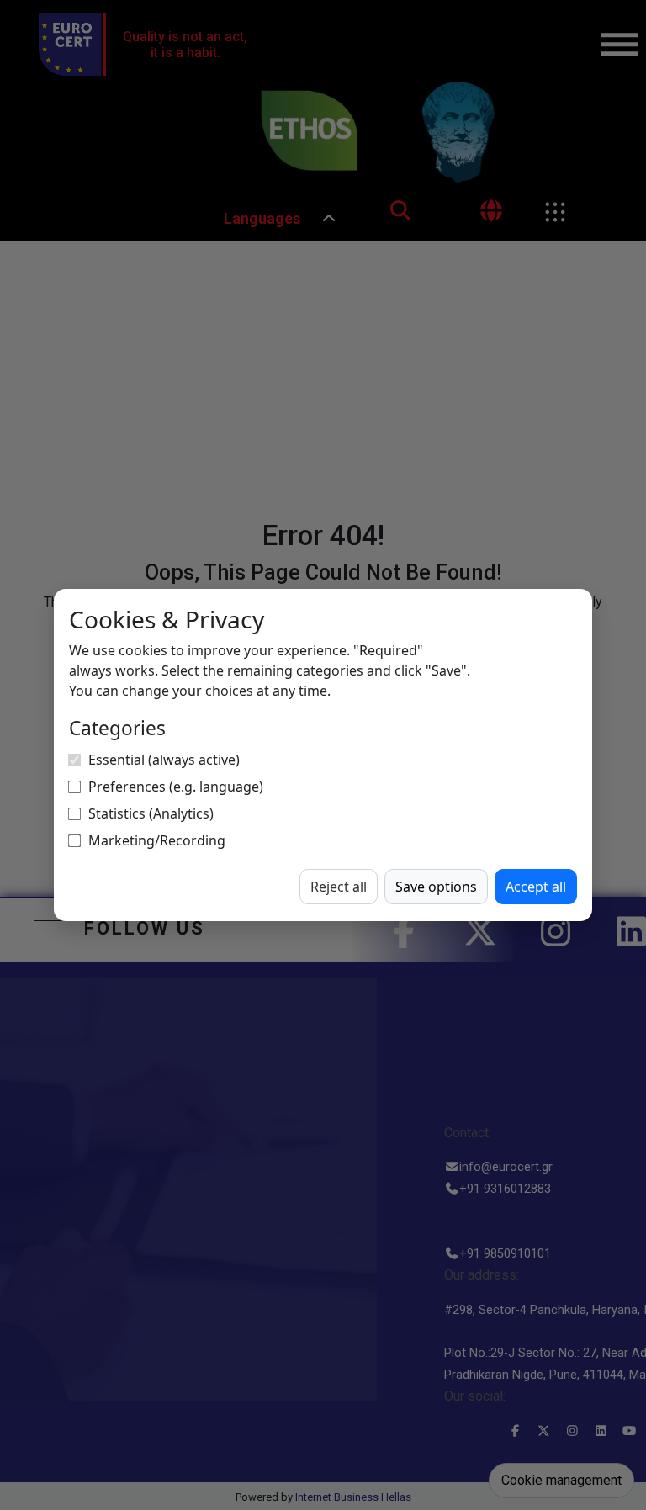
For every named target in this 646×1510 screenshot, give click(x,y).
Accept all (536, 886)
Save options (436, 886)
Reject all (338, 886)
